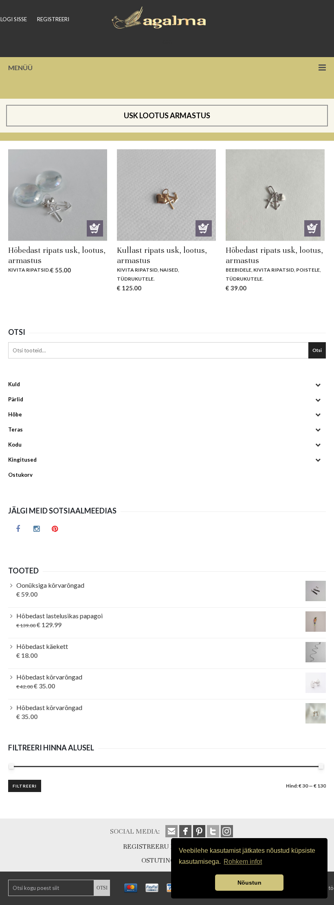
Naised (169, 270)
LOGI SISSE (13, 19)
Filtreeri (25, 785)
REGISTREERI (53, 19)
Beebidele (238, 270)
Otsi (317, 350)
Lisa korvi (95, 228)
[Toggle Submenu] (318, 384)
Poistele (308, 270)
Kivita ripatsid (28, 270)
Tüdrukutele (135, 279)
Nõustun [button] (249, 882)
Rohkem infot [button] (243, 861)
